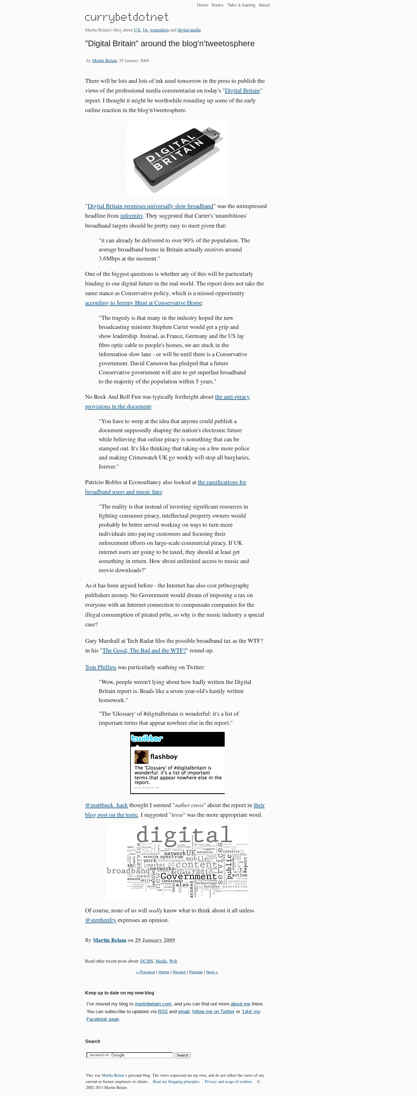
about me (240, 1004)
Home (202, 5)
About (264, 5)
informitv (131, 215)
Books (218, 5)
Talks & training (241, 5)
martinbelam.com (153, 1004)
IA (145, 30)
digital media (189, 30)
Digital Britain (242, 90)
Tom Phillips (100, 667)
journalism (159, 30)
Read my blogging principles (176, 1081)
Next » (212, 972)
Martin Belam (104, 60)
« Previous (145, 972)
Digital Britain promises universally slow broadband (150, 206)
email (183, 1011)
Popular (196, 972)
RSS (163, 1011)
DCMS (146, 961)
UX (137, 30)
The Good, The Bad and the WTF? (144, 650)
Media (161, 961)
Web (173, 961)
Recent (179, 972)
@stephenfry (100, 920)
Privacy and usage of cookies (228, 1081)
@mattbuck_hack (106, 805)
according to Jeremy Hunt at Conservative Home (143, 302)
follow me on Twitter (213, 1011)
